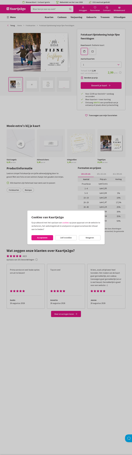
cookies (65, 222)
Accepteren (42, 237)
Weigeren (90, 237)
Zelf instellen (66, 237)
